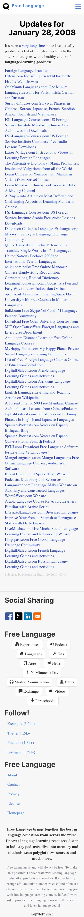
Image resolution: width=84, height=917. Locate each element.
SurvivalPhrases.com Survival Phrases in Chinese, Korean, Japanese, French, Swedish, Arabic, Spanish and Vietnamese (40, 108)
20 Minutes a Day (43, 672)
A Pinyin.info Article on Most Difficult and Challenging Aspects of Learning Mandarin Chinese (39, 201)
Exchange (30, 691)
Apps (32, 663)
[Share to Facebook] (9, 616)
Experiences (29, 644)
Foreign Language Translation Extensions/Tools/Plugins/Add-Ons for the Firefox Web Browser (38, 76)
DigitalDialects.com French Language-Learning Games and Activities (36, 553)
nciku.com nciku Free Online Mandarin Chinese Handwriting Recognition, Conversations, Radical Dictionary (36, 272)
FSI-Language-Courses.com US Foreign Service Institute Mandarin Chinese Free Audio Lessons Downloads (37, 125)
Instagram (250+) (21, 752)
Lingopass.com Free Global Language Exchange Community (35, 542)
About (12, 775)
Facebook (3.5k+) (21, 723)
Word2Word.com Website (25, 495)
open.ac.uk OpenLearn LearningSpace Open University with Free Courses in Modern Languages (39, 299)
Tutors (68, 681)
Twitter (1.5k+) (19, 733)
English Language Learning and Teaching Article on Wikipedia (38, 394)
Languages (33, 653)
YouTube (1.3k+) (20, 742)
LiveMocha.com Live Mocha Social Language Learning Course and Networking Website (41, 531)
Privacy (13, 793)
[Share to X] (18, 616)
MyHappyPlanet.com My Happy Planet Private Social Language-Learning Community (42, 351)
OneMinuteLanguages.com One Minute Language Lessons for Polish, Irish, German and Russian (39, 92)
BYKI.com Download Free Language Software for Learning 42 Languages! (42, 449)
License (13, 803)
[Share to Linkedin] (28, 616)
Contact (13, 784)
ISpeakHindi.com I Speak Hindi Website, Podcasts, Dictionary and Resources (37, 476)
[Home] (7, 6)
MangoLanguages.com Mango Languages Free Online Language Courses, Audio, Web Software (42, 463)
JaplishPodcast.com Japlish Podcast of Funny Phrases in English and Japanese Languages (41, 416)
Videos (59, 691)
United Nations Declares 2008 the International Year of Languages (31, 258)
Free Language (28, 5)
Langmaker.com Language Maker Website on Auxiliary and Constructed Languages (41, 487)
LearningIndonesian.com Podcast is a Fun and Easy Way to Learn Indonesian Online (41, 285)
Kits (60, 653)
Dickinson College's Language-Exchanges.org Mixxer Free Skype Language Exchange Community (41, 234)
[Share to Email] (37, 616)
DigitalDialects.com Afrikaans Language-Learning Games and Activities (38, 384)
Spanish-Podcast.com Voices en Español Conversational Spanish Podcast (37, 438)
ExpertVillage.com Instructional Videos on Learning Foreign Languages (39, 155)
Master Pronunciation (31, 681)
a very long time (32, 45)
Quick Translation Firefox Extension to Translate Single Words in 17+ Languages (38, 247)
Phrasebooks (44, 700)
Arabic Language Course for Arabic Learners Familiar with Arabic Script (40, 504)
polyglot (27, 574)
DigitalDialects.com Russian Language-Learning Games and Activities (36, 563)
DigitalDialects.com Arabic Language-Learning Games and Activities (35, 373)
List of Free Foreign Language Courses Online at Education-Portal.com (42, 362)
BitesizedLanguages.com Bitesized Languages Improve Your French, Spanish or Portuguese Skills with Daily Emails (41, 517)
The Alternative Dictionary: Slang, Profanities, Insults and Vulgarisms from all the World (42, 165)
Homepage (15, 812)
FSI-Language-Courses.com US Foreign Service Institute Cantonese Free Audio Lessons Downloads (36, 141)
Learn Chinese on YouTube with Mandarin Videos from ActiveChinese (38, 176)
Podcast (60, 644)
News (56, 663)
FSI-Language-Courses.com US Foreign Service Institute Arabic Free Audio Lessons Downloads (40, 218)
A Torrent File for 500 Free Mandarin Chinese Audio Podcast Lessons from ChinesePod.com (41, 405)
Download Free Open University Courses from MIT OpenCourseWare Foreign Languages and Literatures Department (42, 327)
